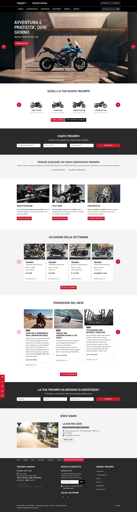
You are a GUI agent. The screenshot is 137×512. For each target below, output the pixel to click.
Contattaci (31, 480)
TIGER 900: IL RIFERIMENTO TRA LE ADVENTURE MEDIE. (37, 334)
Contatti (76, 9)
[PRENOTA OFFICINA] (2, 386)
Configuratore (100, 471)
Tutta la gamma (58, 120)
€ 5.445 (100, 273)
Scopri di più (30, 279)
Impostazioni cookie (42, 505)
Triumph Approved (101, 475)
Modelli (25, 460)
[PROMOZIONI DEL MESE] (2, 381)
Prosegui (108, 399)
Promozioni (45, 9)
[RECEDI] (2, 395)
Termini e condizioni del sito (57, 505)
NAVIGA (97, 431)
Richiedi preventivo (96, 218)
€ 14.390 (74, 273)
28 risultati (108, 145)
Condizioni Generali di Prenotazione (28, 508)
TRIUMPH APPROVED (58, 170)
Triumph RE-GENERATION (76, 170)
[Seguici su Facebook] (63, 497)
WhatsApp (116, 3)
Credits (118, 505)
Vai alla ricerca (69, 287)
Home (18, 460)
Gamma (20, 9)
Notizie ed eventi (100, 489)
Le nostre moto (32, 9)
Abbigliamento (100, 485)
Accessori (99, 482)
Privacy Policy (21, 505)
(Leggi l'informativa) (68, 488)
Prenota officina (24, 218)
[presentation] (3, 46)
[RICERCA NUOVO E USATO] (2, 377)
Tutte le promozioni (68, 374)
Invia (82, 482)
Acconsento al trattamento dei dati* (72, 486)
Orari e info (68, 440)
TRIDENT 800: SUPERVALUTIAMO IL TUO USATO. (66, 335)
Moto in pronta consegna (75, 120)
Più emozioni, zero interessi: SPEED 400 (95, 331)
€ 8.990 (52, 273)
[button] (118, 9)
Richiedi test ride (59, 218)
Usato (32, 460)
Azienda (67, 9)
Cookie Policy (30, 505)
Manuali (98, 478)
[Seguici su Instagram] (68, 497)
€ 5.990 (29, 273)
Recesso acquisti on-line (73, 460)
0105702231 (106, 3)
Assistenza (57, 9)
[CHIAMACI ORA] (2, 391)
